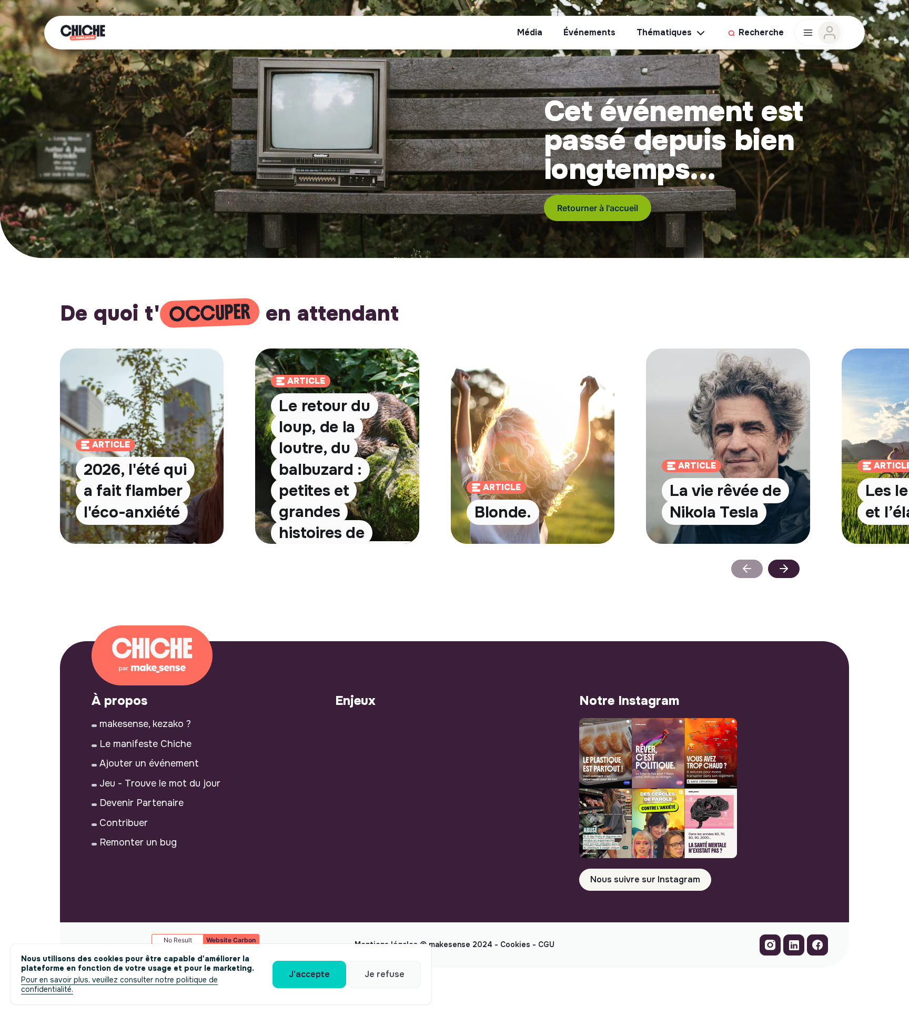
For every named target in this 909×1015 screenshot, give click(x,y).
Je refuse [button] (385, 974)
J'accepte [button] (309, 974)
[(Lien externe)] (770, 947)
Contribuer (123, 823)
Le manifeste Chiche (145, 744)
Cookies (515, 944)
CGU (546, 944)
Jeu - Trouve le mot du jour (159, 783)
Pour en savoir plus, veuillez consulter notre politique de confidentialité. (119, 984)
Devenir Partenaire (141, 803)
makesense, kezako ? (145, 724)
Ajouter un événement (149, 763)
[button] (784, 569)
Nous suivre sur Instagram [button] (645, 879)
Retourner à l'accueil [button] (597, 208)
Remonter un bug (138, 842)
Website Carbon (231, 940)
